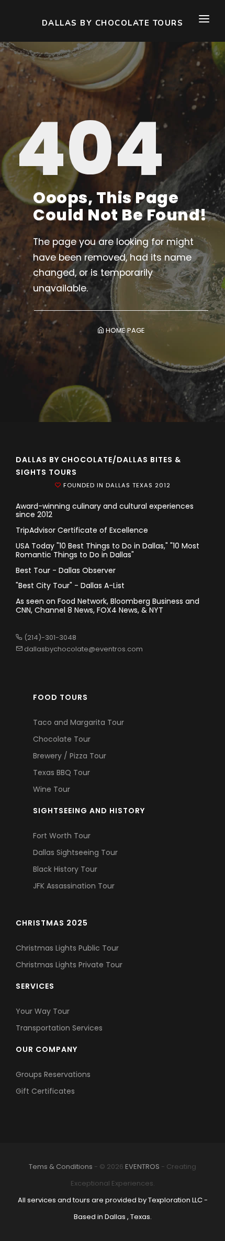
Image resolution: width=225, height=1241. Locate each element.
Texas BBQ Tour (61, 772)
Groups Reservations (53, 1074)
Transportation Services (59, 1028)
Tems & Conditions (61, 1167)
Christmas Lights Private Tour (69, 964)
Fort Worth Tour (62, 835)
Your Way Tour (43, 1011)
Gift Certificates (45, 1091)
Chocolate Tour (62, 739)
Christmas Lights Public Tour (67, 948)
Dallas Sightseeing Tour (75, 852)
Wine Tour (51, 789)
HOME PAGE (124, 330)
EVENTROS (142, 1167)
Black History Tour (65, 869)
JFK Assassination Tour (74, 886)
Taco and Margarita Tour (78, 722)
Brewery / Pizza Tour (69, 756)
